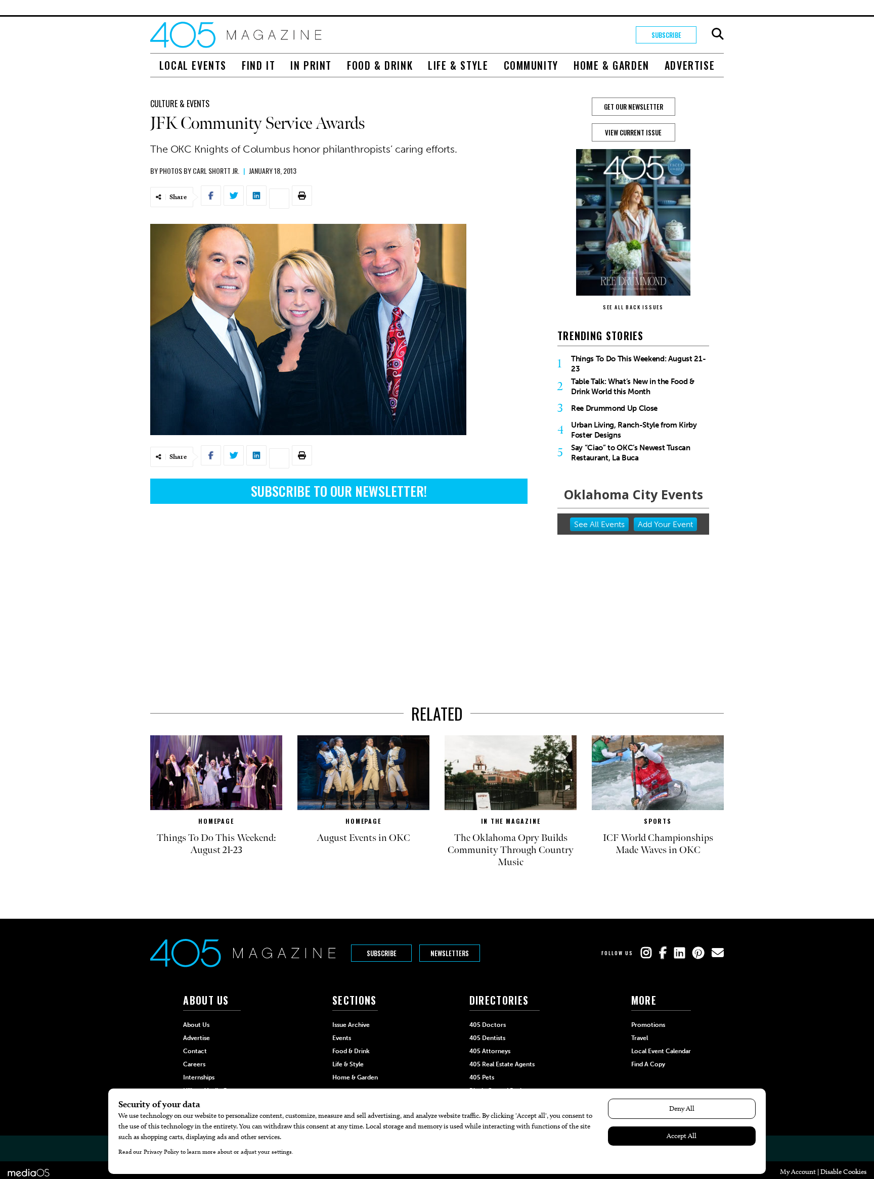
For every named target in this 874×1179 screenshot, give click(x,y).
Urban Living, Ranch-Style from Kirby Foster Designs (634, 430)
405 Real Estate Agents (502, 1064)
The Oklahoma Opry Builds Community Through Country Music (511, 850)
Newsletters (449, 953)
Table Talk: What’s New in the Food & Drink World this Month (632, 386)
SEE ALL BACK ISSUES (633, 307)
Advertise (690, 65)
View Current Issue (633, 132)
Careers (194, 1064)
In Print (311, 65)
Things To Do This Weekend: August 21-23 (638, 363)
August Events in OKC (363, 838)
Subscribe (666, 35)
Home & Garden (611, 65)
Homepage (216, 821)
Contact (195, 1051)
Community (531, 65)
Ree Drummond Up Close (614, 408)
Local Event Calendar (661, 1051)
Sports (658, 821)
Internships (198, 1077)
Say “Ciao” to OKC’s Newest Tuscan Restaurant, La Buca (630, 452)
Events (341, 1038)
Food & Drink (380, 65)
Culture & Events (179, 104)
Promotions (648, 1024)
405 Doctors (487, 1024)
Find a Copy (648, 1064)
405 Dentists (487, 1038)
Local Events (193, 65)
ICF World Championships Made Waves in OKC (658, 844)
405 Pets (481, 1077)
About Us (196, 1024)
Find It (258, 65)
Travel (639, 1038)
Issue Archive (351, 1024)
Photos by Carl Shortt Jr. (199, 170)
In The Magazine (511, 821)
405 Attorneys (489, 1051)
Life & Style (458, 65)
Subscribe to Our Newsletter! (339, 491)
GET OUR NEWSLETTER (633, 107)
